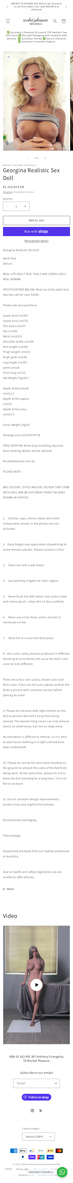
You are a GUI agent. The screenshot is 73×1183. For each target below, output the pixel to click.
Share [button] (10, 889)
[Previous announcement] (7, 6)
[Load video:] (36, 985)
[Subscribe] (55, 1083)
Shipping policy (26, 1174)
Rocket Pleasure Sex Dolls (35, 1164)
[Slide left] (28, 158)
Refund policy (23, 1169)
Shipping (7, 192)
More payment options (37, 240)
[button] (8, 21)
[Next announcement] (66, 6)
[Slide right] (45, 158)
